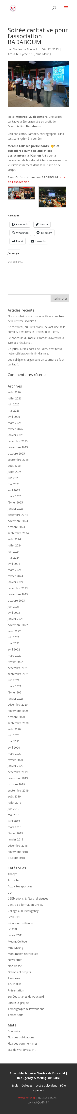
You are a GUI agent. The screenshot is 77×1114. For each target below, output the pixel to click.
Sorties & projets (18, 1003)
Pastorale (14, 978)
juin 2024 (13, 551)
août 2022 (14, 631)
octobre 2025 (16, 453)
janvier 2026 (15, 435)
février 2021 (15, 692)
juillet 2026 (15, 398)
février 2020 (15, 760)
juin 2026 (13, 404)
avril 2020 (14, 747)
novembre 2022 (18, 625)
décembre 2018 (18, 845)
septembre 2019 (18, 790)
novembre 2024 (18, 521)
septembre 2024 (18, 533)
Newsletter (15, 960)
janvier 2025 (15, 508)
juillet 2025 (15, 472)
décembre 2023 (18, 588)
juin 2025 (13, 478)
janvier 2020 (15, 766)
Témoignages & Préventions (26, 1009)
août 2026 (14, 392)
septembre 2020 (18, 723)
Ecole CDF (14, 917)
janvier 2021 (15, 698)
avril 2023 (14, 612)
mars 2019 (14, 827)
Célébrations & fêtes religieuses (28, 898)
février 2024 (15, 576)
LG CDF (13, 929)
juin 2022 (13, 637)
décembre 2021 (18, 668)
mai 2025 (14, 484)
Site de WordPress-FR (22, 1050)
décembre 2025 (18, 441)
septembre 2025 (18, 460)
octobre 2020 (16, 717)
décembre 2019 (18, 772)
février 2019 (15, 833)
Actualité (13, 54)
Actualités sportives (20, 886)
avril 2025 (14, 490)
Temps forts (15, 1015)
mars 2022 (14, 655)
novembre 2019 (18, 778)
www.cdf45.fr (26, 1098)
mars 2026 (14, 423)
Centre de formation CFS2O (25, 905)
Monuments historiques (23, 954)
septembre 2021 (18, 674)
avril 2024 (14, 564)
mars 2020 (14, 754)
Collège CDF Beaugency (23, 911)
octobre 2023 (16, 600)
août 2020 (14, 729)
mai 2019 (14, 815)
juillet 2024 (15, 545)
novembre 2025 (18, 447)
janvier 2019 (15, 839)
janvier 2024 (15, 582)
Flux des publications (21, 1037)
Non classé (15, 966)
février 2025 (15, 502)
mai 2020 (14, 741)
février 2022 (15, 662)
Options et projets (19, 972)
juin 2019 (13, 809)
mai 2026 (14, 410)
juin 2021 (13, 680)
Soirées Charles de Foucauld (26, 996)
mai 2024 (14, 557)
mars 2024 (14, 570)
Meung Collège (17, 941)
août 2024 (14, 539)
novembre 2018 (18, 852)
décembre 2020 (18, 704)
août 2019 (14, 796)
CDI (10, 892)
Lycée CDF (27, 54)
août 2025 (14, 465)
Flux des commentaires (23, 1043)
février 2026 (15, 429)
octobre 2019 (16, 784)
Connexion (14, 1031)
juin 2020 (13, 735)
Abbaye (12, 874)
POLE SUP (14, 984)
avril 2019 (14, 821)
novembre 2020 (18, 711)
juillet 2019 (15, 802)
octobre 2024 (16, 527)
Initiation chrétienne (20, 923)
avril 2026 (14, 417)
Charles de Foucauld (25, 49)
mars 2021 (14, 686)
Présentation (16, 990)
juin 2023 (13, 607)
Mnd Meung (43, 54)
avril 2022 (14, 649)
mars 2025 (14, 496)
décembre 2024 (18, 515)
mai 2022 (14, 643)
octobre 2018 (16, 858)
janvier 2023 (15, 619)
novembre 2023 (18, 594)
